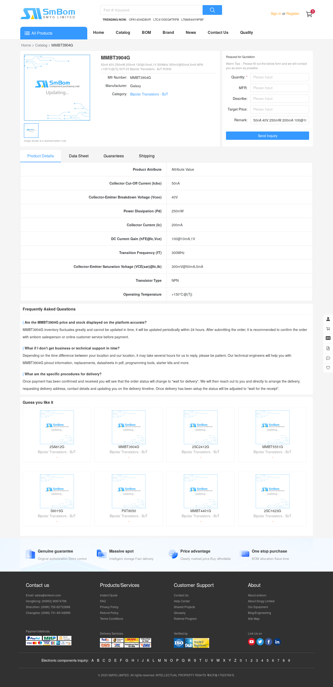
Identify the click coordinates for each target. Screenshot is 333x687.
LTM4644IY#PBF (192, 19)
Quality (246, 32)
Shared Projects (184, 607)
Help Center (182, 601)
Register (292, 13)
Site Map (254, 618)
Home (98, 32)
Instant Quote (109, 595)
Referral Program (185, 618)
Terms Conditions (111, 618)
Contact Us (218, 32)
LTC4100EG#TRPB (166, 19)
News (191, 32)
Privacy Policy (109, 607)
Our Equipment (258, 607)
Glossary (180, 613)
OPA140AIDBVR (140, 19)
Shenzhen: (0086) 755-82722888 (48, 607)
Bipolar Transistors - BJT (149, 94)
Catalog (123, 32)
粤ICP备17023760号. (221, 675)
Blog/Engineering (259, 613)
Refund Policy (109, 613)
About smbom (257, 595)
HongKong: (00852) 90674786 (46, 601)
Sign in (276, 13)
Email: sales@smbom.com (43, 595)
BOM (146, 32)
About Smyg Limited (261, 601)
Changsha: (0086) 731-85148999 (48, 613)
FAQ (103, 601)
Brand (168, 32)
